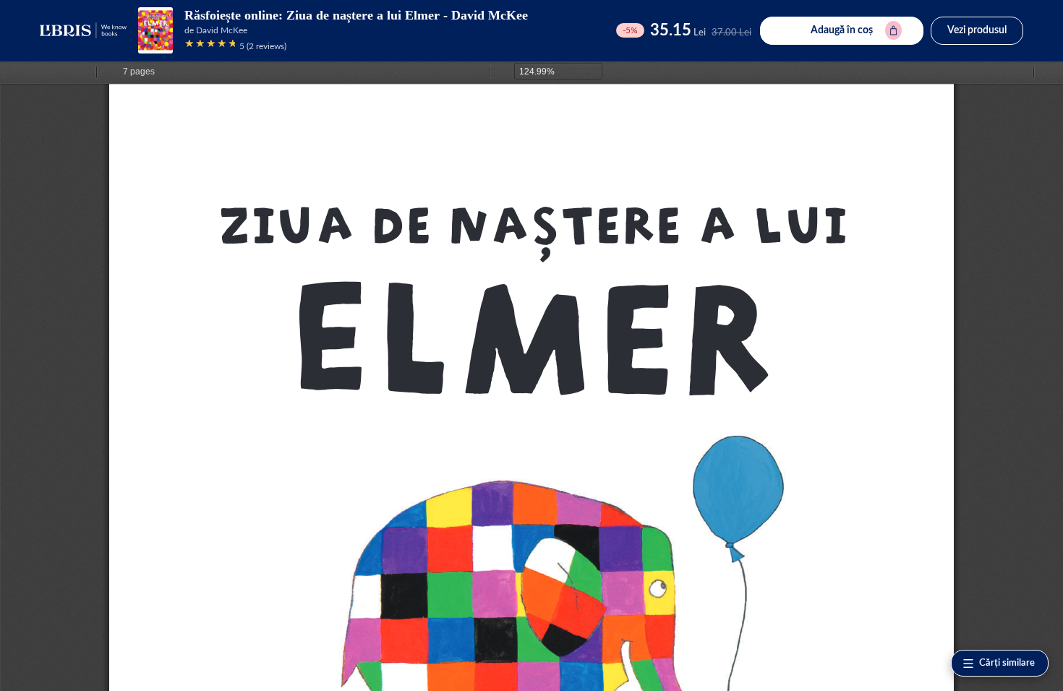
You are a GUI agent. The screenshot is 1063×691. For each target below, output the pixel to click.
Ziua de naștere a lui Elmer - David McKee (407, 15)
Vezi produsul (977, 30)
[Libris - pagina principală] (83, 30)
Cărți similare (1007, 663)
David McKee (221, 30)
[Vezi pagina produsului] (155, 30)
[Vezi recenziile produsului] (209, 46)
